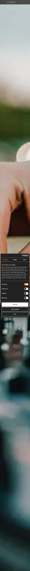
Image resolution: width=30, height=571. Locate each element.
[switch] (26, 289)
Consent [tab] (5, 259)
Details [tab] (15, 259)
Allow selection (15, 309)
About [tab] (24, 259)
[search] (22, 2)
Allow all (15, 304)
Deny (15, 314)
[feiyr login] (26, 2)
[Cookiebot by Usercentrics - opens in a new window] (22, 256)
